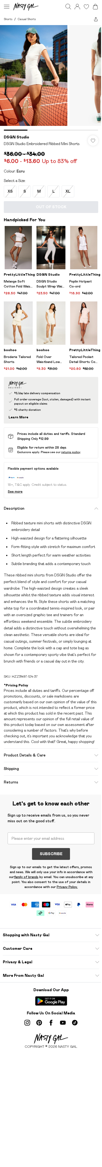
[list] (51, 78)
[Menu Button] (6, 6)
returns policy (70, 452)
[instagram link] (27, 1023)
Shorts (8, 19)
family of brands (26, 877)
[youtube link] (63, 1023)
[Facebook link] (51, 1023)
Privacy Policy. (67, 887)
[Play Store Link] (51, 1001)
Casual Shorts (27, 19)
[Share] (96, 19)
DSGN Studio (16, 137)
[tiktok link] (75, 1023)
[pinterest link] (39, 1023)
